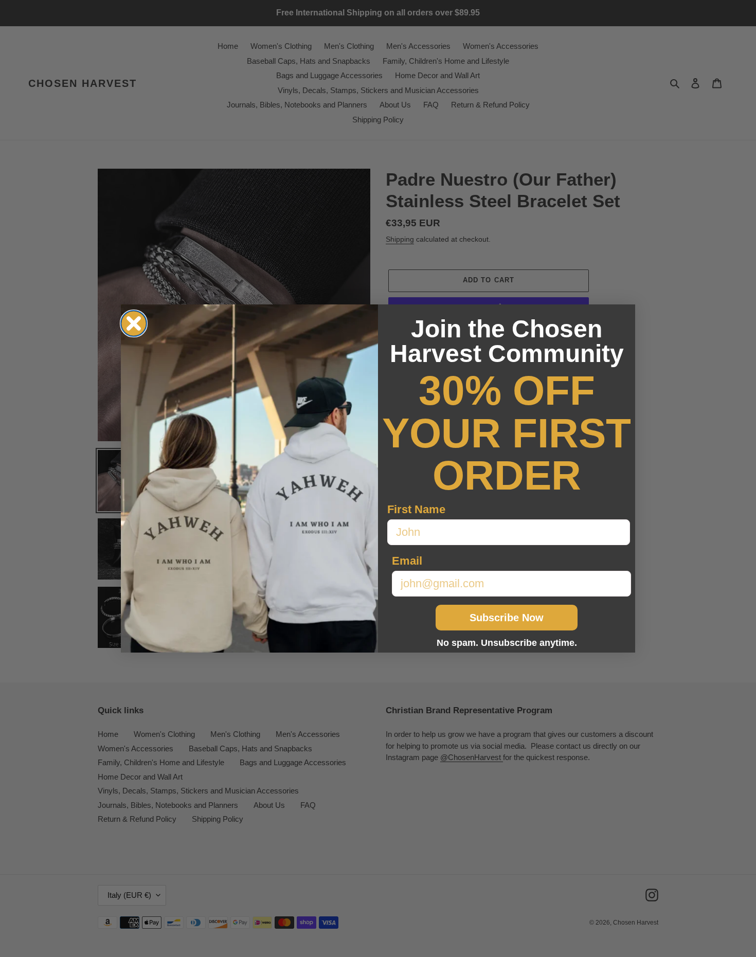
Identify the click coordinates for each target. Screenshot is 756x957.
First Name (416, 509)
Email (407, 560)
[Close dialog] (134, 323)
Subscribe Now (507, 617)
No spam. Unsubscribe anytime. (507, 643)
